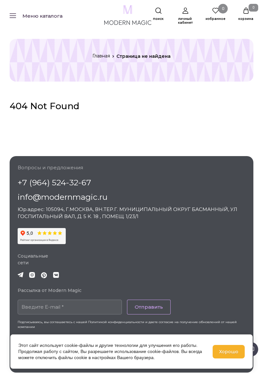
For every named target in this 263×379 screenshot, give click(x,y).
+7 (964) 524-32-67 (54, 182)
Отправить (149, 307)
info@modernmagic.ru (62, 197)
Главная (101, 56)
